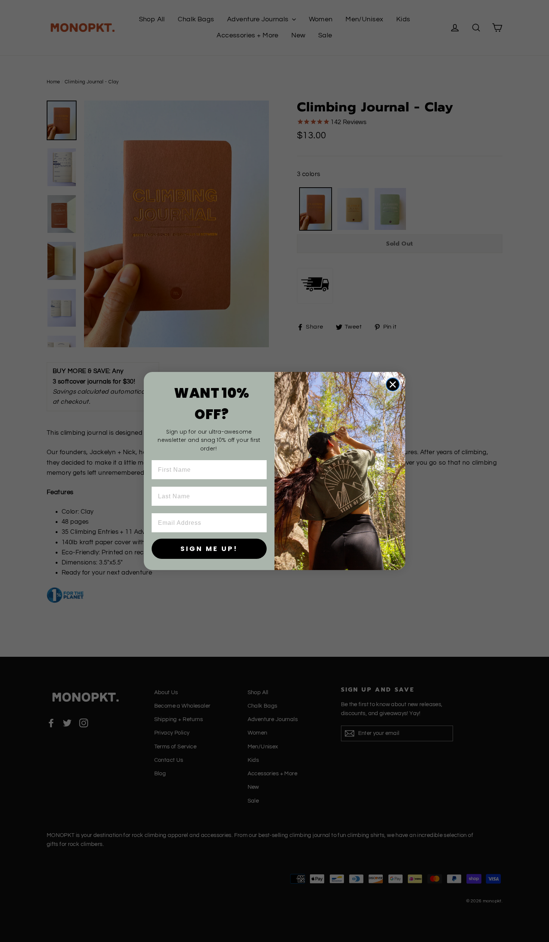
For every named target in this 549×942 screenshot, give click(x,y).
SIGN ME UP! (209, 548)
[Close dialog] (392, 384)
